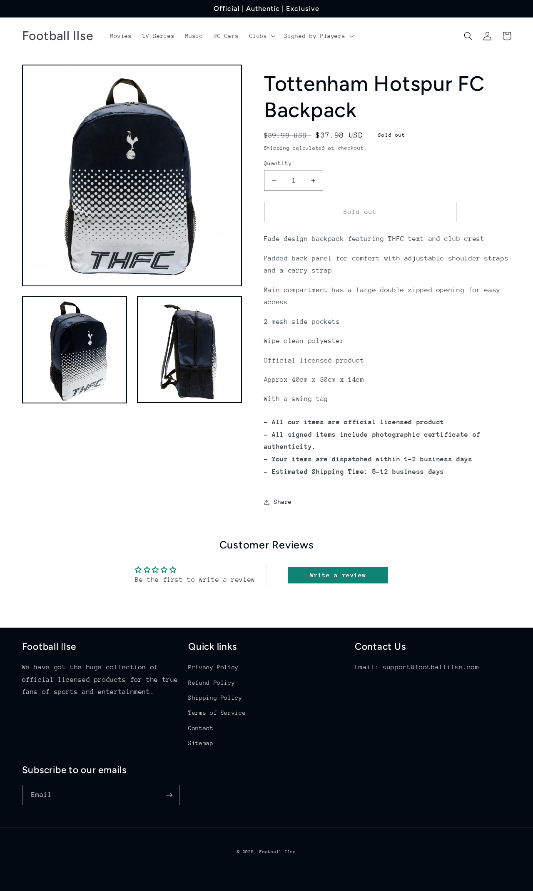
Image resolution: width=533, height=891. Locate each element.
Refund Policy (211, 682)
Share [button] (283, 502)
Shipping (277, 148)
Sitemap (200, 743)
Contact (200, 728)
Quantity (278, 163)
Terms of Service (217, 712)
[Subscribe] (169, 795)
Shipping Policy (215, 697)
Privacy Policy (213, 667)
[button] (261, 36)
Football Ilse (277, 851)
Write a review (338, 574)
